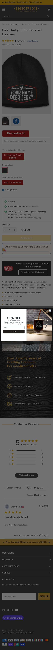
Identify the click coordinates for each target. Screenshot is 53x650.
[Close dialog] (50, 310)
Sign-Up (14, 331)
